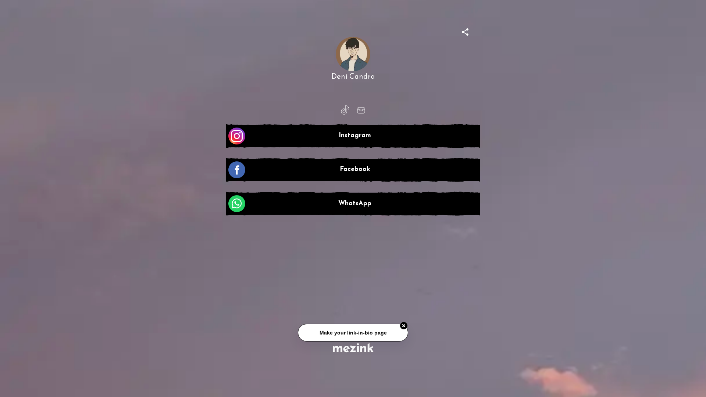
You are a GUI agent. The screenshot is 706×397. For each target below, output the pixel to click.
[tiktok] (345, 110)
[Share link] (465, 31)
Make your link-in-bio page (352, 333)
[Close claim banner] (403, 326)
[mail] (361, 110)
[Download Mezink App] (353, 347)
